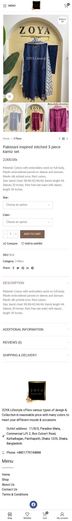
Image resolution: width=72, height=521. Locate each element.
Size (5, 197)
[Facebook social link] (13, 268)
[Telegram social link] (32, 268)
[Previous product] (59, 139)
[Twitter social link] (17, 268)
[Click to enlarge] (9, 96)
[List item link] (36, 452)
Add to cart (32, 234)
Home (6, 138)
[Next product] (67, 139)
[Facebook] (33, 504)
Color (6, 215)
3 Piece (17, 138)
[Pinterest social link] (22, 268)
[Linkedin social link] (27, 268)
